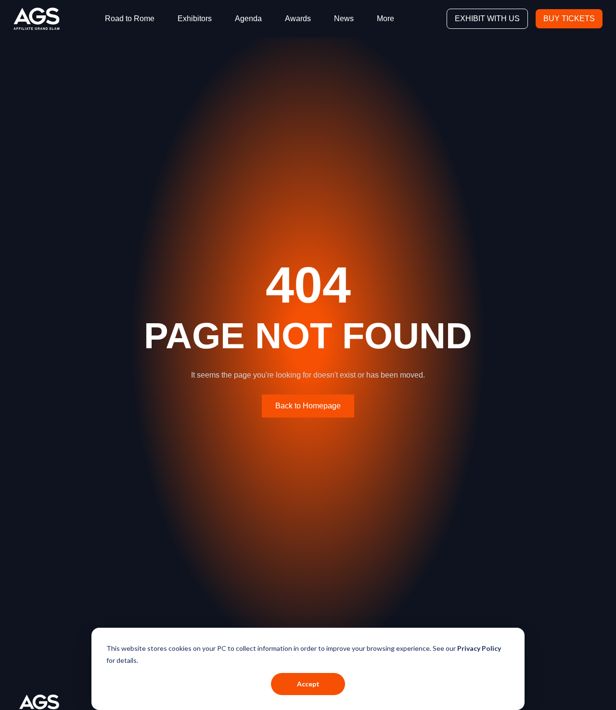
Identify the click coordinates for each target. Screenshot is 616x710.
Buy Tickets (569, 18)
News (344, 18)
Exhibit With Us (487, 18)
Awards (298, 18)
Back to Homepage (308, 406)
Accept (308, 684)
